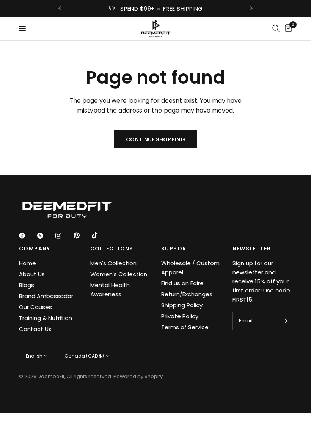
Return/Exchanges (186, 294)
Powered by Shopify (138, 376)
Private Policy (179, 316)
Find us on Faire (182, 283)
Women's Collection (118, 274)
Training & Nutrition (45, 318)
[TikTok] (100, 235)
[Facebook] (27, 235)
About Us (32, 274)
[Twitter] (45, 235)
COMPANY (34, 248)
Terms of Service (185, 327)
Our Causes (35, 307)
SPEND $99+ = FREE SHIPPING (161, 9)
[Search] (276, 28)
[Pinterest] (82, 235)
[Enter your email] (284, 321)
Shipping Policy (182, 305)
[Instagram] (63, 235)
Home (27, 263)
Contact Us (35, 329)
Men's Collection (113, 263)
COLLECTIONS (112, 248)
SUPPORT (175, 248)
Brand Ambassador (46, 296)
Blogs (26, 285)
